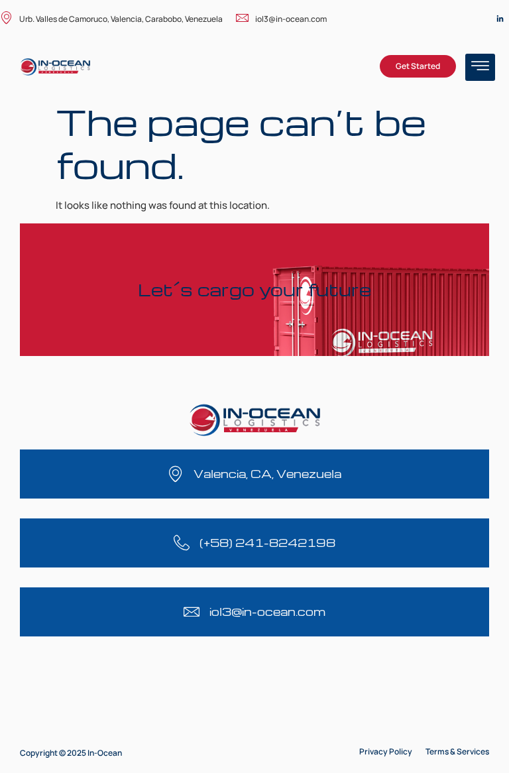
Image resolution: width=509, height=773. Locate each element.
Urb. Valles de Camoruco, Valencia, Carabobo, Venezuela (121, 19)
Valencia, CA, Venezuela (267, 474)
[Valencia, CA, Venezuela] (176, 474)
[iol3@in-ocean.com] (191, 612)
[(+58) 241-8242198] (182, 543)
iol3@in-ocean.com (291, 19)
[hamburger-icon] (480, 67)
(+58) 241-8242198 (267, 543)
